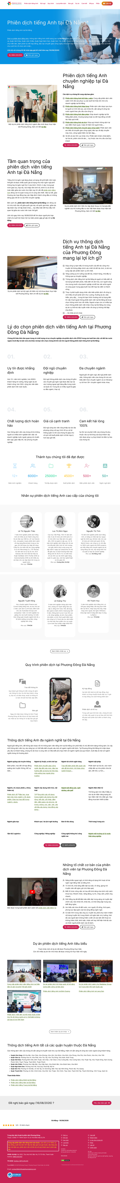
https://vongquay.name (66, 1164)
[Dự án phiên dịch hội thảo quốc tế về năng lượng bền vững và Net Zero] (60, 971)
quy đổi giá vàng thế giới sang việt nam (77, 1164)
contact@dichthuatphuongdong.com (24, 1169)
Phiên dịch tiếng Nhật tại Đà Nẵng (23, 1080)
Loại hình (66, 1142)
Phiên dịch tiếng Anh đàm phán (77, 114)
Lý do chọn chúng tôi (96, 1140)
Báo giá (65, 1145)
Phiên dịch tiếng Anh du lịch (76, 122)
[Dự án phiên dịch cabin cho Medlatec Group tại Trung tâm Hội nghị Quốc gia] (96, 971)
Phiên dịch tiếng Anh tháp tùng (77, 106)
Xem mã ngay (64, 1155)
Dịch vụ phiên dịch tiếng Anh (18, 38)
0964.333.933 (17, 1157)
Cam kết (92, 1135)
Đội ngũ (65, 1137)
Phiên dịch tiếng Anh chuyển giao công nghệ (82, 128)
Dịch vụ (65, 1135)
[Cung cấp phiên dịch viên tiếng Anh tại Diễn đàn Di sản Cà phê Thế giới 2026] (24, 971)
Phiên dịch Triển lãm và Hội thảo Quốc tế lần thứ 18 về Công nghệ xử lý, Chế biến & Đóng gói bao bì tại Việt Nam (23, 1017)
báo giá (33, 50)
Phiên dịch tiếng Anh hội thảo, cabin (79, 98)
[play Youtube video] (32, 892)
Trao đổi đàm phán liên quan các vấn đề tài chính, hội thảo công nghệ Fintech (73, 768)
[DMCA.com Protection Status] (65, 1161)
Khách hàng (93, 1137)
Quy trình (66, 1140)
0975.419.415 (23, 1161)
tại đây (43, 127)
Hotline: (16, 1161)
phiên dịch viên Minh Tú (47, 908)
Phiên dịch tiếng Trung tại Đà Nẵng (24, 1085)
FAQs (91, 1142)
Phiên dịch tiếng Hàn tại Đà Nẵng (23, 1083)
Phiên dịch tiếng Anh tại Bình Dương (56, 991)
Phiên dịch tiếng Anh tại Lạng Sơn (91, 991)
